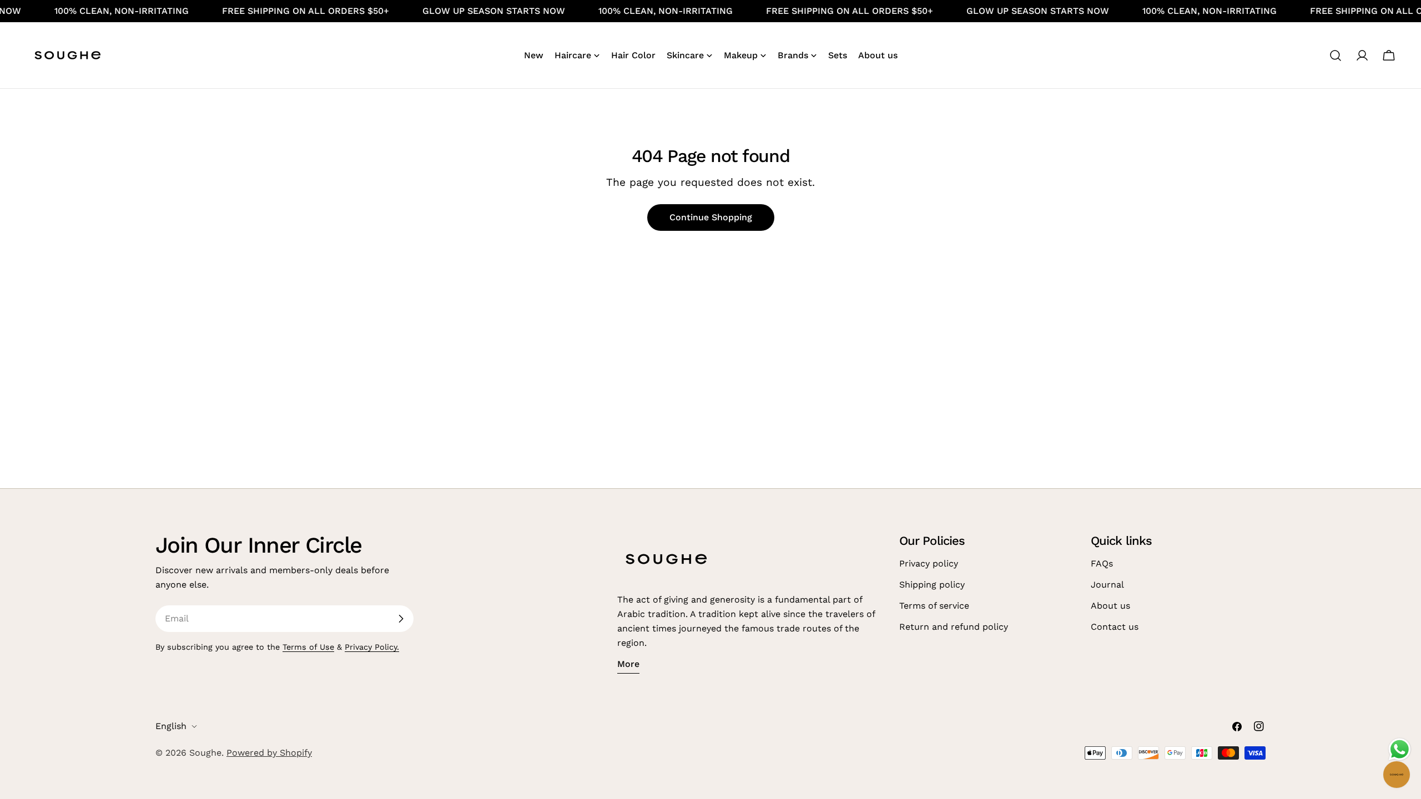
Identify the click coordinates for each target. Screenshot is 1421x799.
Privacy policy (928, 563)
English (171, 726)
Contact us (1114, 626)
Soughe (205, 752)
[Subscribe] (400, 618)
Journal (1107, 584)
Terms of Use (308, 647)
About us (1110, 605)
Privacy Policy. (372, 647)
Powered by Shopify (269, 752)
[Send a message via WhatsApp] (1400, 749)
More (628, 664)
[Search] (1335, 55)
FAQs (1102, 563)
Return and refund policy (953, 626)
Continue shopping (710, 217)
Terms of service (934, 605)
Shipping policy (932, 584)
